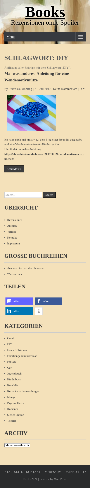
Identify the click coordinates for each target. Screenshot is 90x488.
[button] (19, 301)
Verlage (11, 231)
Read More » (14, 168)
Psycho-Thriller (16, 403)
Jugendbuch (14, 373)
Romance (12, 409)
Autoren (12, 225)
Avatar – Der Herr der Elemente (25, 268)
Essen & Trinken (17, 350)
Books (45, 11)
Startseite (14, 472)
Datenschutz (75, 472)
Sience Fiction (15, 414)
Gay (9, 367)
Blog (49, 139)
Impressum (13, 243)
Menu (11, 37)
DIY (82, 89)
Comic (11, 338)
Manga (11, 397)
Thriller (11, 420)
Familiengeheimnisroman (22, 355)
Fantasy (11, 361)
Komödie (12, 385)
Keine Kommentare (65, 89)
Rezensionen (14, 220)
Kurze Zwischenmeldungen (23, 391)
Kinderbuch (14, 379)
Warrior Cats (14, 274)
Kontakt (12, 237)
